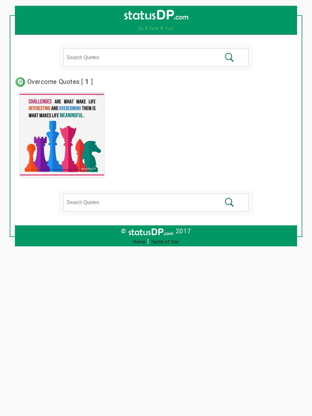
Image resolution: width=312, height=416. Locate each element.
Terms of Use (165, 241)
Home (139, 241)
